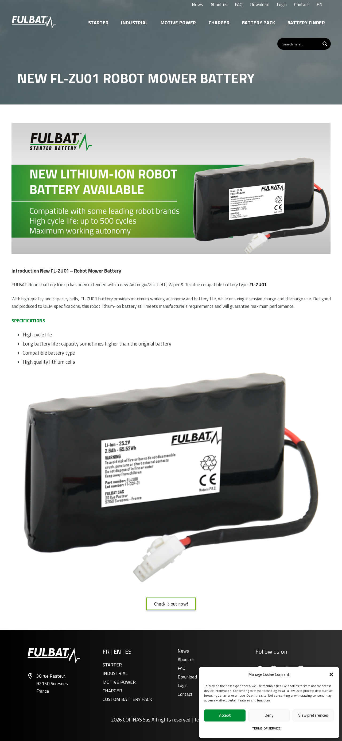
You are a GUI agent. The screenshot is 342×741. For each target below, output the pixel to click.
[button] (331, 674)
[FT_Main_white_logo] (33, 22)
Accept (225, 715)
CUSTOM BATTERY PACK (127, 699)
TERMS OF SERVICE (266, 728)
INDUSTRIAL (115, 673)
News (183, 650)
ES (128, 651)
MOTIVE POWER (119, 682)
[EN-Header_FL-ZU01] (171, 188)
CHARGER (112, 690)
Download (187, 676)
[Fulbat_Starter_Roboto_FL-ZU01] (171, 477)
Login (183, 685)
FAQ (181, 668)
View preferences (313, 715)
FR (106, 651)
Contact (185, 694)
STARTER (112, 664)
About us (186, 659)
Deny (269, 715)
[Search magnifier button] (325, 44)
